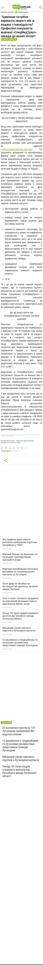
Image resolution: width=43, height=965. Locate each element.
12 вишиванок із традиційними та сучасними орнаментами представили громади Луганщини (19, 642)
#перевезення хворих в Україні (11, 442)
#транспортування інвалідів (25, 441)
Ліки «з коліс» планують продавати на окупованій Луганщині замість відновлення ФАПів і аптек (20, 601)
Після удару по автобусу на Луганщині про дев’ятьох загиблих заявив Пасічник (20, 586)
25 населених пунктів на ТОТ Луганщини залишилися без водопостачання (18, 731)
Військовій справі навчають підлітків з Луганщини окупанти (18, 629)
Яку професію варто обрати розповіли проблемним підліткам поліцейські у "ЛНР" (19, 542)
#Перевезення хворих (8, 441)
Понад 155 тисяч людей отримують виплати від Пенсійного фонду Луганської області (20, 616)
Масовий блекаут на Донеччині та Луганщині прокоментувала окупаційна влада (19, 557)
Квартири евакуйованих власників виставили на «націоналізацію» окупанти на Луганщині (20, 571)
